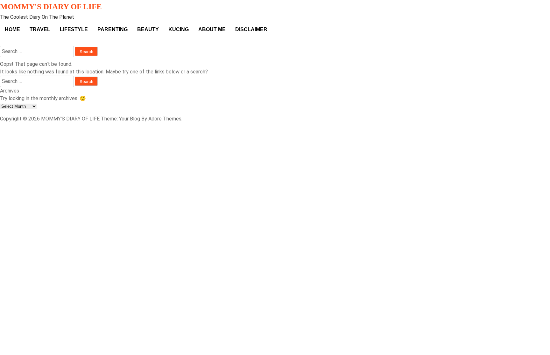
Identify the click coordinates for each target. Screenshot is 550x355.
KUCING (178, 29)
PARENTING (112, 29)
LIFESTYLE (74, 29)
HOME (12, 29)
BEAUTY (148, 29)
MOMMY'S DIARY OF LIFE (51, 6)
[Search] (2, 42)
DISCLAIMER (251, 29)
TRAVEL (40, 29)
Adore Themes (164, 119)
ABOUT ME (212, 29)
